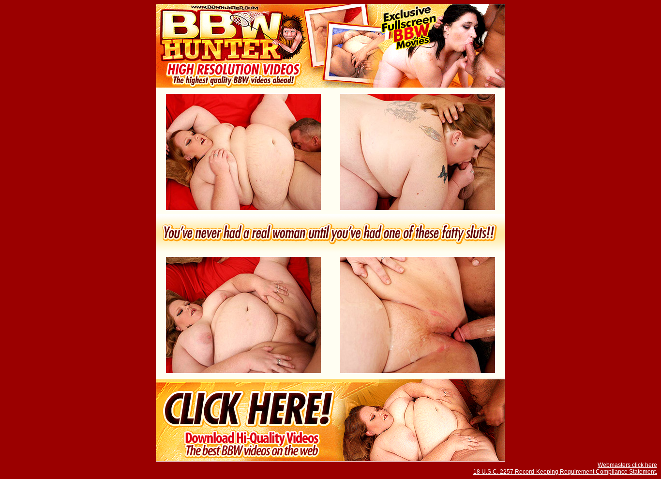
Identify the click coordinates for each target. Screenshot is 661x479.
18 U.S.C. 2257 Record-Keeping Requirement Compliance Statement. (565, 471)
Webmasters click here (627, 465)
